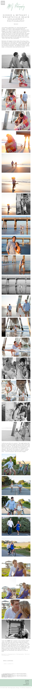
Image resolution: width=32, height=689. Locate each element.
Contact (26, 684)
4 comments (8, 660)
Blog (27, 683)
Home (27, 680)
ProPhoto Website (25, 687)
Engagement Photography (16, 654)
